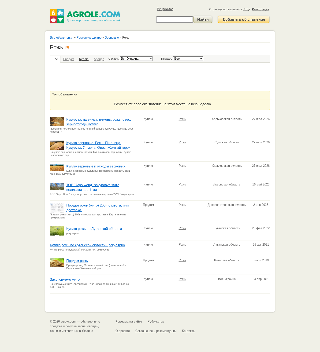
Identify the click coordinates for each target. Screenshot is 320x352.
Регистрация (260, 9)
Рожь (182, 119)
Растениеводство (89, 37)
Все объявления (61, 37)
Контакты (188, 331)
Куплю (84, 59)
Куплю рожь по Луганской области (94, 229)
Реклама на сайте (128, 321)
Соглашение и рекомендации (155, 331)
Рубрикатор (165, 9)
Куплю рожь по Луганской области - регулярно (87, 245)
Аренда (99, 59)
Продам (68, 59)
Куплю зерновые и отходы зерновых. (96, 166)
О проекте (122, 331)
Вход (246, 9)
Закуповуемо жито (65, 279)
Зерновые (112, 37)
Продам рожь (77, 261)
